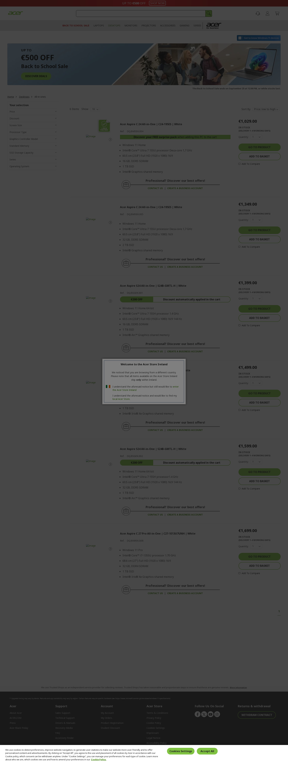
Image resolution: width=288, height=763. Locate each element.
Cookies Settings (181, 751)
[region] (144, 754)
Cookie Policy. (98, 759)
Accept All (207, 751)
